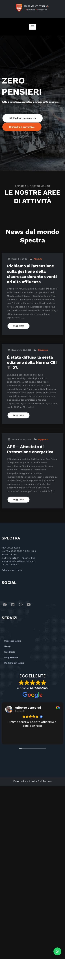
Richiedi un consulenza (22, 118)
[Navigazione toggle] (32, 27)
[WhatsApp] (21, 604)
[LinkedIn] (13, 604)
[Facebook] (5, 604)
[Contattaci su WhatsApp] (57, 951)
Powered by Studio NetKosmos (32, 781)
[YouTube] (29, 604)
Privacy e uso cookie (12, 570)
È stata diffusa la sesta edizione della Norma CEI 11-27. (32, 362)
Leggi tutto (18, 326)
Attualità (38, 259)
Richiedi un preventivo (22, 127)
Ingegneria (43, 439)
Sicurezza (43, 350)
